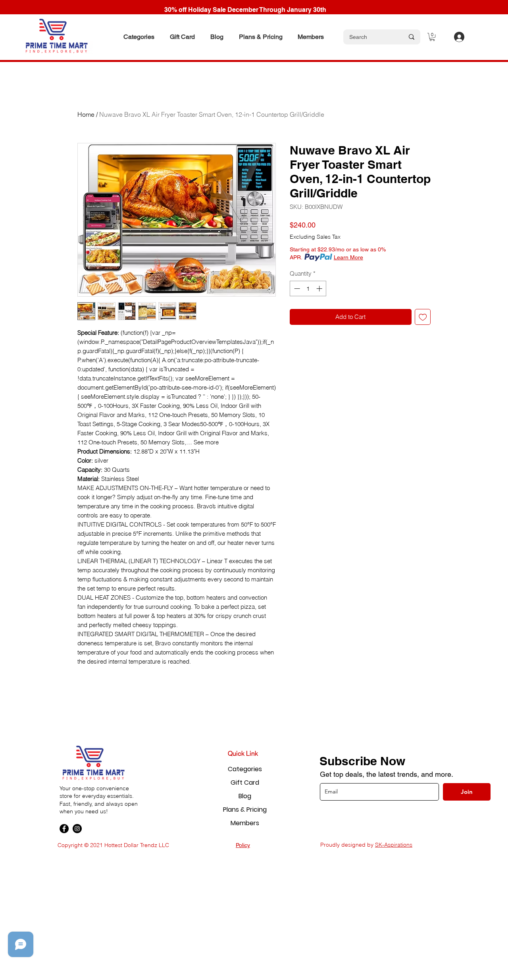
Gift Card (245, 782)
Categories (245, 769)
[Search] (411, 36)
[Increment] (320, 288)
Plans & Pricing (245, 809)
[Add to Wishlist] (423, 317)
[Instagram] (77, 828)
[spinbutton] (308, 288)
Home (85, 114)
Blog (245, 796)
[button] (138, 37)
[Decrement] (296, 288)
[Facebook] (64, 828)
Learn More (348, 257)
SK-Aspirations (393, 844)
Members (245, 823)
